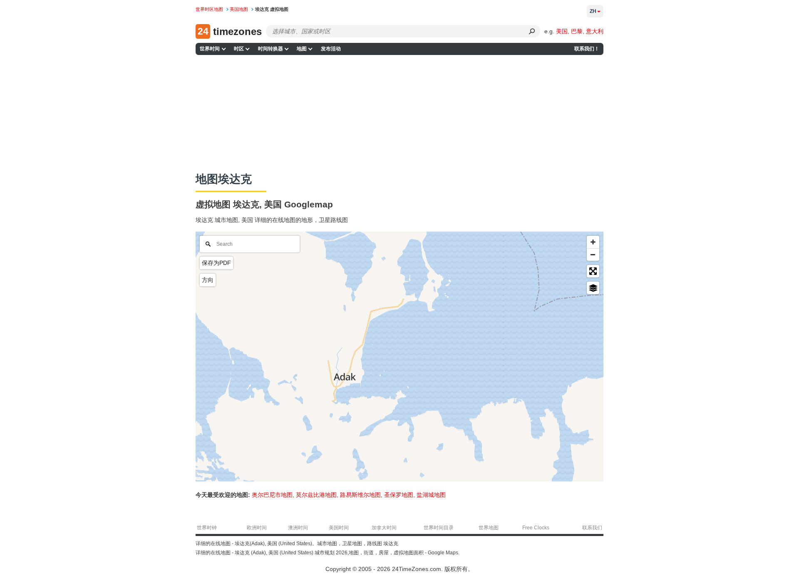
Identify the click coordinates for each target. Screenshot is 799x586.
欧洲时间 (257, 528)
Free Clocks (535, 528)
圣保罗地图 (398, 494)
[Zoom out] (593, 254)
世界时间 (210, 49)
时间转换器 (270, 49)
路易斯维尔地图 (360, 494)
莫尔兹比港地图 (316, 494)
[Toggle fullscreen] (593, 271)
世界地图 (489, 528)
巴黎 (577, 31)
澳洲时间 (298, 528)
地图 (302, 49)
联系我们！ (586, 49)
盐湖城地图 (431, 494)
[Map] (399, 356)
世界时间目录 (439, 528)
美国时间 (339, 528)
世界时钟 (207, 528)
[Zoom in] (593, 242)
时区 (239, 49)
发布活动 (331, 49)
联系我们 (592, 528)
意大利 (594, 31)
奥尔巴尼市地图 (272, 494)
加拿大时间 (384, 528)
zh (593, 11)
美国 (562, 31)
